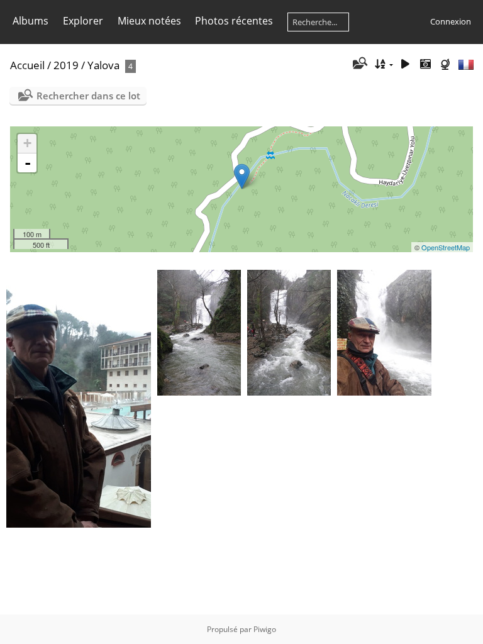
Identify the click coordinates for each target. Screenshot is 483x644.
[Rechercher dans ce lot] (358, 64)
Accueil (27, 65)
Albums (30, 21)
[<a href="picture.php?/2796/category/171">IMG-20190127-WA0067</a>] (78, 399)
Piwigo (264, 629)
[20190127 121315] (242, 176)
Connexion (450, 21)
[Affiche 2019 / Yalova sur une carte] (446, 64)
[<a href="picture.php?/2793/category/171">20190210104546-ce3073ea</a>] (199, 333)
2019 (66, 65)
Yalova (103, 65)
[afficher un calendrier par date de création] (425, 64)
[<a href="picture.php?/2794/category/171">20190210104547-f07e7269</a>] (289, 333)
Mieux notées (149, 21)
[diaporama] (405, 64)
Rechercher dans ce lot (88, 95)
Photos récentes (234, 21)
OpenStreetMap (445, 247)
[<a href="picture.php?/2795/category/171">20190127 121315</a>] (384, 333)
